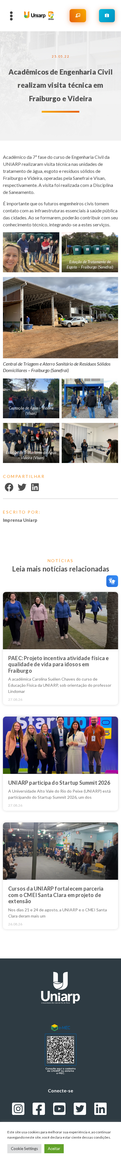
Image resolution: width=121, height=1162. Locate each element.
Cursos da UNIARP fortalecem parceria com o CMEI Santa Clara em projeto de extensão (55, 894)
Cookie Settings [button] (24, 1148)
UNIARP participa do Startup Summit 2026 (59, 782)
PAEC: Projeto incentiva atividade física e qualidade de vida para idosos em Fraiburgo (58, 664)
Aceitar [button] (54, 1148)
